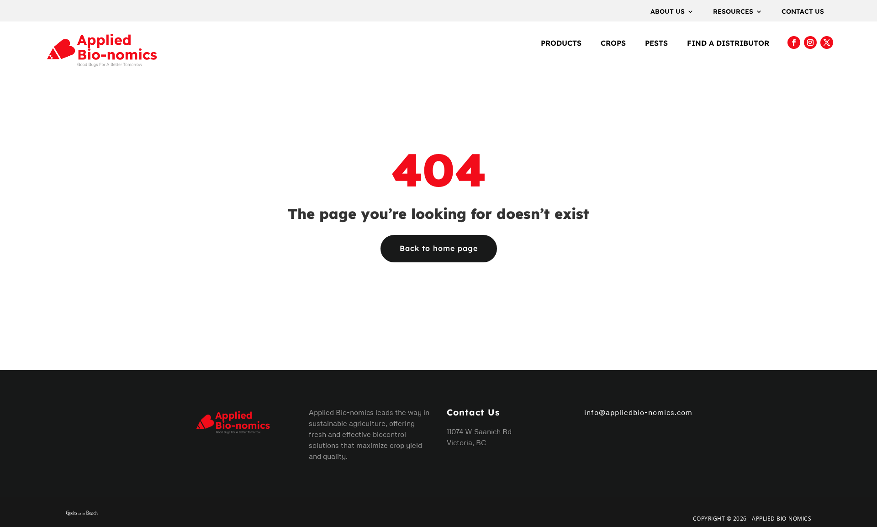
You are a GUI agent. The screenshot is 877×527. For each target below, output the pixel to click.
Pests (656, 43)
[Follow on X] (826, 42)
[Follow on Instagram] (810, 42)
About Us (667, 12)
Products (561, 43)
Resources (733, 12)
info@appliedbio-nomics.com (638, 412)
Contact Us (803, 12)
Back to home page (439, 248)
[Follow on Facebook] (793, 42)
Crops (613, 43)
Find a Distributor (728, 43)
